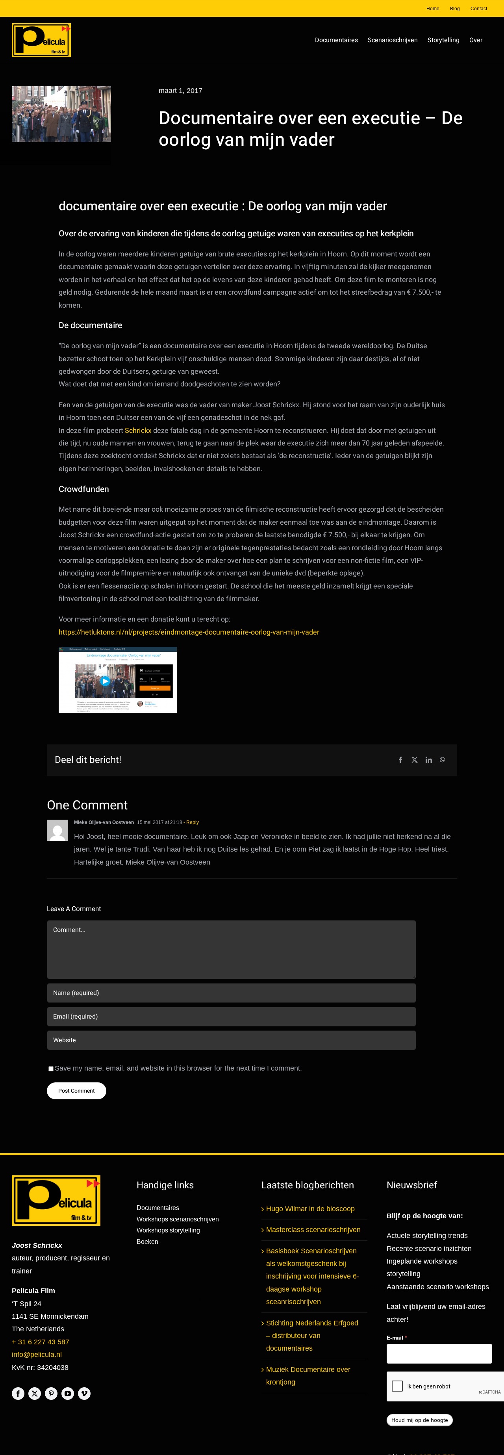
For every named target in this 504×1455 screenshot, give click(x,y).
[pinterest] (51, 1393)
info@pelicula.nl (37, 1354)
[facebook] (18, 1393)
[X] (415, 760)
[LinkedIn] (429, 760)
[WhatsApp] (442, 760)
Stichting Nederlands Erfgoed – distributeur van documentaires (312, 1336)
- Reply (190, 822)
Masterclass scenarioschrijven (313, 1230)
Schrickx (138, 430)
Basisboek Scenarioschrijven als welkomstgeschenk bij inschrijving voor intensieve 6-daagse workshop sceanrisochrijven (312, 1276)
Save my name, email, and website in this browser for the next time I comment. (178, 1068)
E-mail (397, 1337)
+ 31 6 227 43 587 (40, 1342)
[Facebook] (400, 760)
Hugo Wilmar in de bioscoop (310, 1209)
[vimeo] (84, 1393)
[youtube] (67, 1393)
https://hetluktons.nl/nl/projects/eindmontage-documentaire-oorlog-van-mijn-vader (189, 632)
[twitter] (34, 1393)
